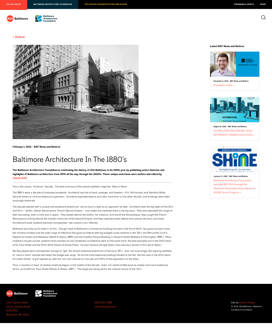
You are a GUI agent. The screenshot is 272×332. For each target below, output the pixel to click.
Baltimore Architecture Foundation (53, 4)
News (263, 4)
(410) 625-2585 (103, 302)
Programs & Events (244, 4)
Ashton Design (247, 302)
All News (20, 37)
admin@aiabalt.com (105, 306)
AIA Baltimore (13, 4)
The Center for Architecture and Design (106, 4)
